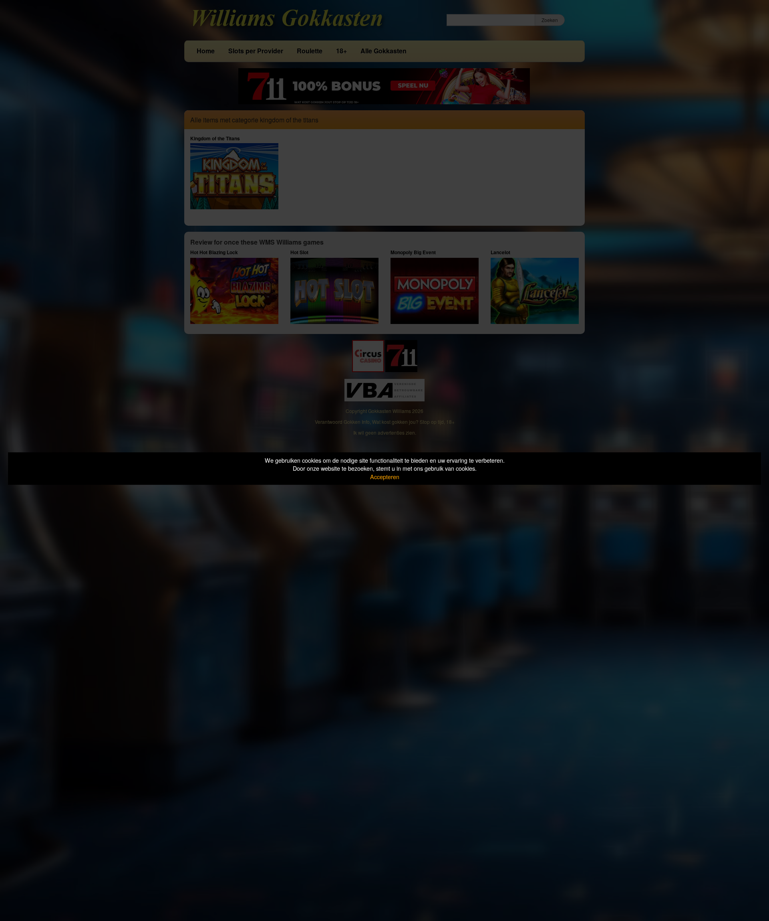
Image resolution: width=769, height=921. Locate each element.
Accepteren (384, 476)
